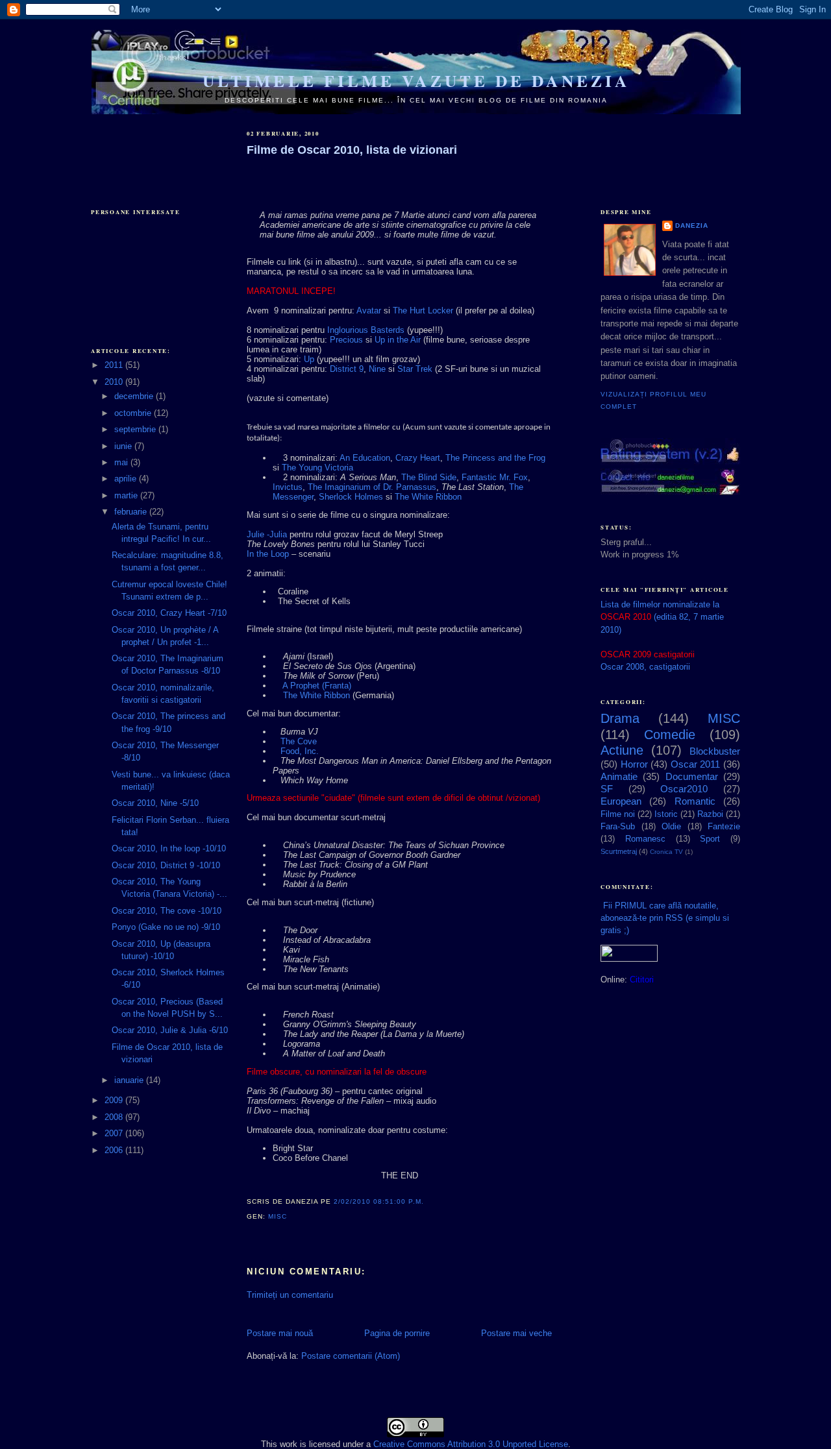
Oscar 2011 (696, 764)
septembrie (136, 429)
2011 (115, 365)
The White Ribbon (428, 497)
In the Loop (268, 554)
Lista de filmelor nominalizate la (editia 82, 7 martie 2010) (662, 617)
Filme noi (618, 814)
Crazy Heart (417, 458)
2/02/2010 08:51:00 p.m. (379, 1201)
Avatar (368, 310)
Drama (620, 718)
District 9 (347, 369)
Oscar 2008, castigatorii (645, 667)
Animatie (619, 776)
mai (122, 462)
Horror (634, 764)
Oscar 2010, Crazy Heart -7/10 (169, 613)
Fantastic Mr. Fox (495, 477)
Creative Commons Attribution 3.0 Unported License (470, 1444)
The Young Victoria (317, 467)
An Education (365, 458)
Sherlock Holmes (351, 497)
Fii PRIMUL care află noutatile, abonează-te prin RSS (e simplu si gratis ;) (665, 918)
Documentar (691, 776)
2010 (115, 382)
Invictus (288, 487)
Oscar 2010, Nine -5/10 (155, 803)
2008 (115, 1117)
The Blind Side (428, 477)
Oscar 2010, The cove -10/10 (166, 911)
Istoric (666, 814)
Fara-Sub (618, 826)
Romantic (695, 801)
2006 (115, 1150)
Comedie (669, 734)
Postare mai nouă (280, 1333)
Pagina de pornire (397, 1333)
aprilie (126, 478)
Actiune (622, 750)
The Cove (298, 741)
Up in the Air (398, 340)
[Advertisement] (156, 150)
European (621, 801)
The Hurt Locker (423, 310)
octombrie (134, 413)
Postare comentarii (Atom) (350, 1356)
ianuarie (130, 1080)
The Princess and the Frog (495, 458)
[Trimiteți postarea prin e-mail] (291, 1216)
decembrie (135, 396)
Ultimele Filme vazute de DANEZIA (416, 81)
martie (127, 495)
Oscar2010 (684, 788)
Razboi (710, 814)
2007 (115, 1133)
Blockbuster (714, 751)
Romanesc (645, 839)
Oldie (671, 826)
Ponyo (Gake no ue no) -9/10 (166, 927)
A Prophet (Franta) (316, 685)
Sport (710, 839)
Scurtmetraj (619, 851)
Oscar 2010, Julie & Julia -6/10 (170, 1030)
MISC (277, 1216)
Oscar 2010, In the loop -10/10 (169, 848)
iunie (124, 446)
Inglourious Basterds (365, 330)
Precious (346, 340)
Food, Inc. (299, 751)
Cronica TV (666, 851)
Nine (377, 369)
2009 (115, 1100)
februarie (131, 512)
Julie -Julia (267, 534)
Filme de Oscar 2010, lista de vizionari (352, 149)
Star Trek (414, 369)
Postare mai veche (516, 1333)
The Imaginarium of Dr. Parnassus (372, 487)
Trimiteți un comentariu (290, 1295)
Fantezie (724, 826)
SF (607, 788)
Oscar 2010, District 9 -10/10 (166, 865)
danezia (691, 225)
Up (309, 359)
